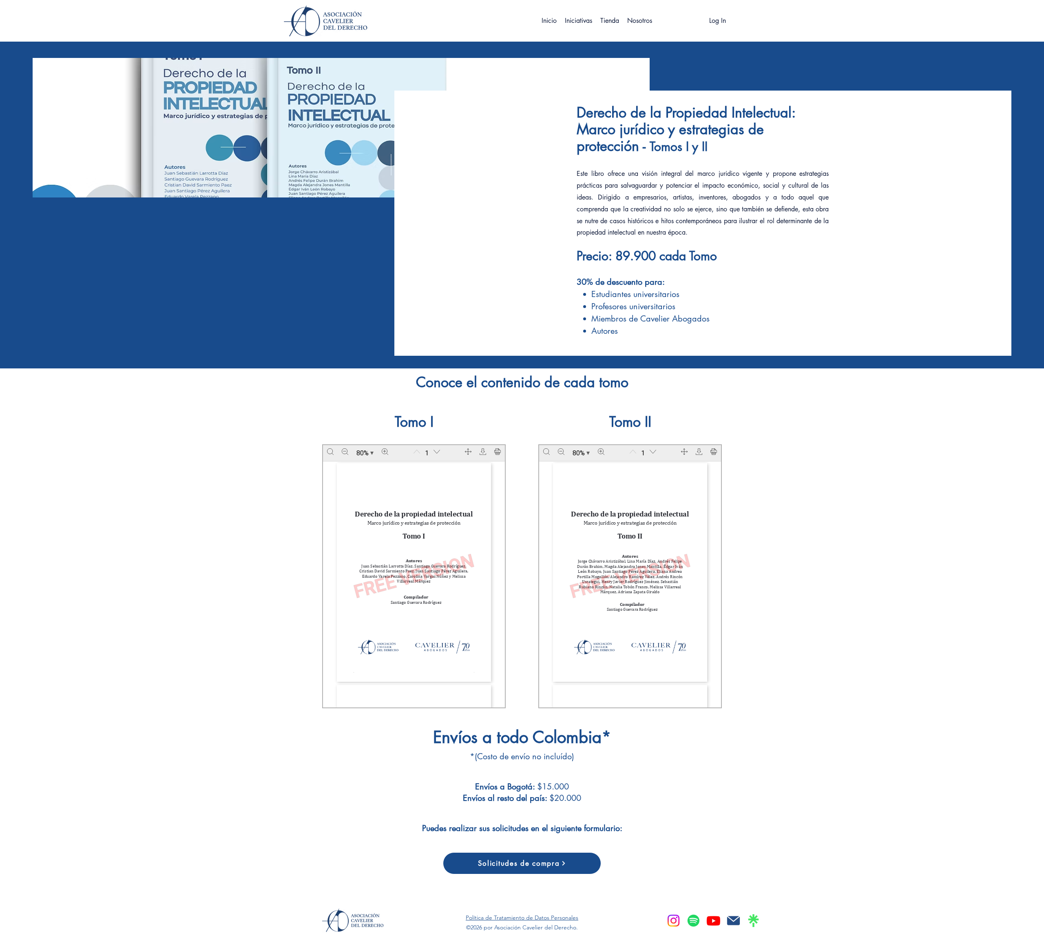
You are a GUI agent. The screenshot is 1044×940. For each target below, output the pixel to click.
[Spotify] (693, 921)
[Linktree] (753, 921)
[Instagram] (673, 921)
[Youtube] (713, 921)
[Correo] (733, 921)
